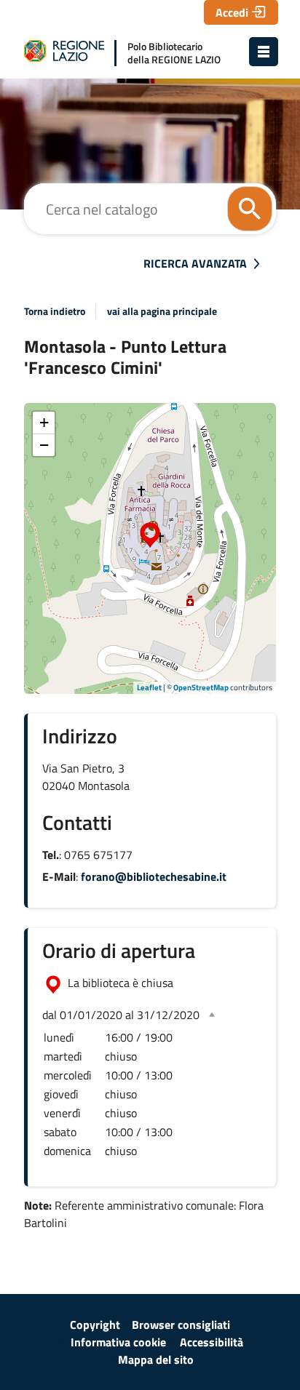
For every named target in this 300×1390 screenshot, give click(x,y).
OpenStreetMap (201, 687)
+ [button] (44, 422)
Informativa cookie (118, 1342)
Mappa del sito (156, 1359)
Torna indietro (54, 311)
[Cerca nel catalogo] (249, 208)
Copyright (95, 1324)
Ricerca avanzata (195, 263)
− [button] (44, 445)
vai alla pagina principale (162, 311)
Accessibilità (211, 1342)
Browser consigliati (181, 1324)
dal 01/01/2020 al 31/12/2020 (121, 1014)
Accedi (232, 12)
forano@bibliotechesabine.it (153, 876)
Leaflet (149, 687)
